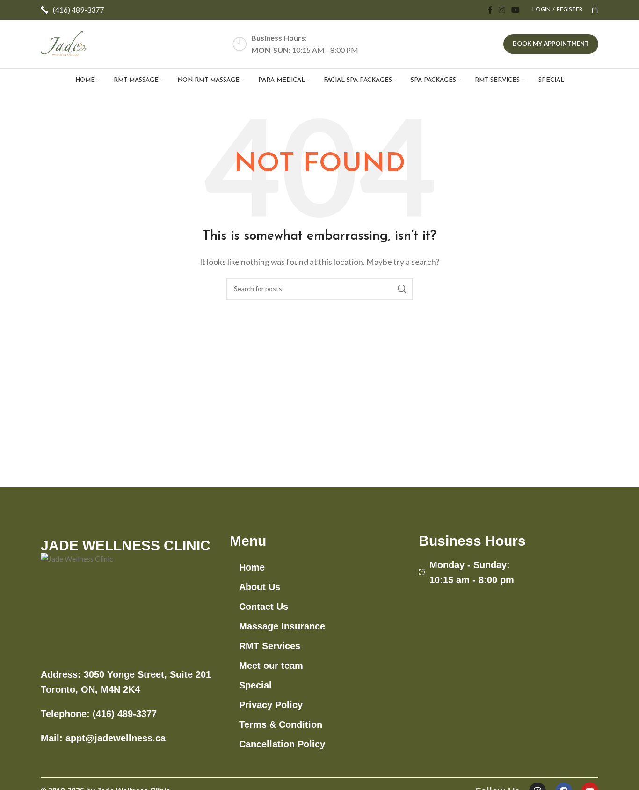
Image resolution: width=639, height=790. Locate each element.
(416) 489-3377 (78, 9)
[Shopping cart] (595, 9)
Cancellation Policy (282, 744)
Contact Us (263, 606)
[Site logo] (64, 42)
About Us (259, 587)
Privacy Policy (271, 705)
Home (252, 567)
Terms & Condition (280, 724)
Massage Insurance (282, 626)
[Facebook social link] (490, 10)
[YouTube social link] (515, 10)
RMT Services (269, 646)
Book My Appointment (551, 43)
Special (255, 685)
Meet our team (271, 665)
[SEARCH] (402, 289)
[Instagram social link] (501, 10)
